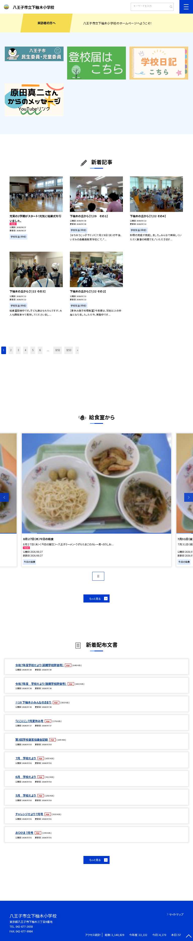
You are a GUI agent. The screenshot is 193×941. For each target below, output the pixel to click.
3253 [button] (68, 350)
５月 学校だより (26, 795)
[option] (96, 500)
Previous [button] (4, 497)
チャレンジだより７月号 (29, 814)
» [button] (77, 350)
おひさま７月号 (24, 833)
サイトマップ (176, 914)
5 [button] (32, 350)
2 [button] (11, 350)
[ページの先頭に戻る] (188, 936)
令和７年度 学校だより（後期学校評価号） (41, 684)
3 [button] (18, 350)
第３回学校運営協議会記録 (32, 739)
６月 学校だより (26, 777)
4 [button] (25, 350)
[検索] (169, 7)
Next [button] (188, 497)
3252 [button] (57, 350)
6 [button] (40, 350)
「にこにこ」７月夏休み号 (29, 721)
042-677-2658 (24, 926)
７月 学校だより (26, 758)
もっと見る (95, 598)
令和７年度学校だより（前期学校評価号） (39, 665)
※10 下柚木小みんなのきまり (33, 702)
